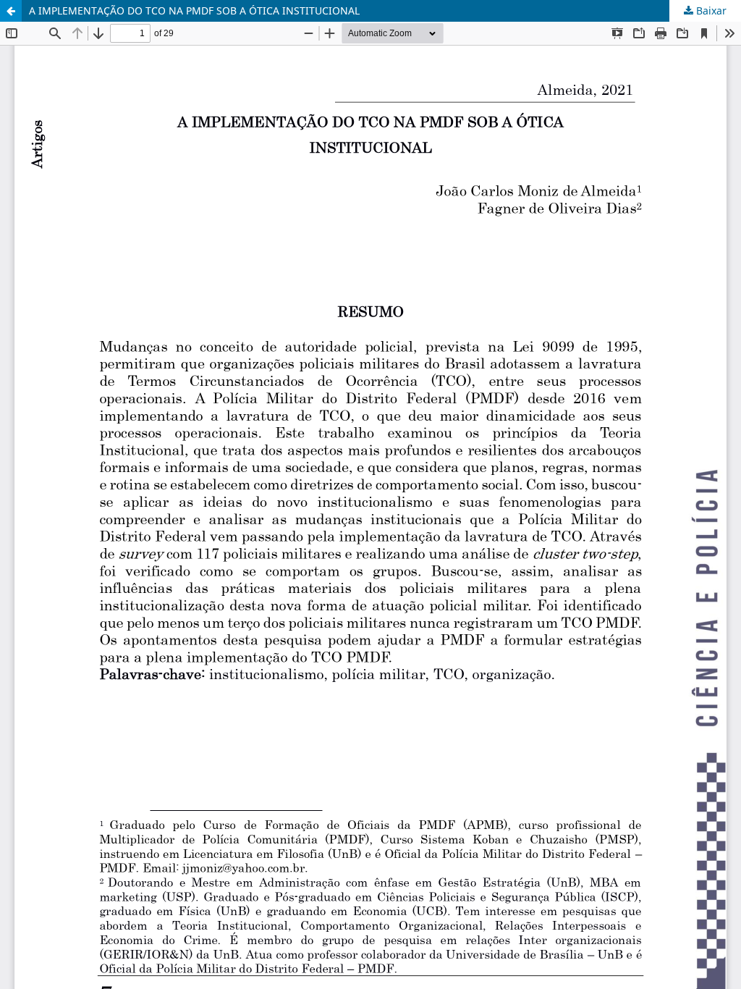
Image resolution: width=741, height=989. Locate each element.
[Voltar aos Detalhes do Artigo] (11, 11)
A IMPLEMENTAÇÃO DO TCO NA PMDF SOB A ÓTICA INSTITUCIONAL (194, 10)
